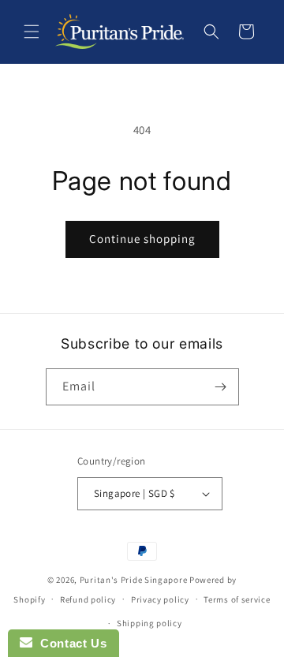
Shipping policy (149, 623)
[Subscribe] (221, 386)
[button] (31, 31)
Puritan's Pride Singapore (134, 579)
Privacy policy (160, 599)
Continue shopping (142, 238)
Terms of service (237, 599)
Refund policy (88, 599)
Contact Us (69, 643)
